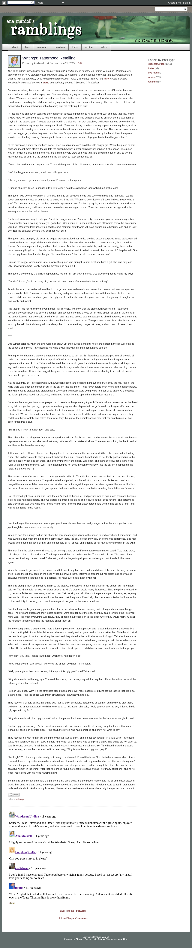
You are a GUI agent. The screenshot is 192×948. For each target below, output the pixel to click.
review (151, 77)
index (75, 47)
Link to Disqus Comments (73, 918)
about (15, 47)
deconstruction (156, 64)
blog (27, 47)
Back (62, 910)
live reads (153, 72)
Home (70, 910)
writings (89, 47)
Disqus (101, 939)
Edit (80, 63)
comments (42, 47)
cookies (123, 939)
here (106, 78)
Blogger (80, 939)
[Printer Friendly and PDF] (14, 796)
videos (104, 47)
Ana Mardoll (103, 937)
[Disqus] (72, 857)
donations (60, 47)
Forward (81, 910)
